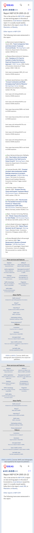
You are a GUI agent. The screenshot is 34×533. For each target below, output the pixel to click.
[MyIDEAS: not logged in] (29, 10)
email (21, 25)
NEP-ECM (21, 16)
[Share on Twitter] (8, 10)
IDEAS (7, 355)
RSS (25, 25)
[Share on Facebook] (9, 10)
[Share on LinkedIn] (13, 10)
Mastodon (7, 27)
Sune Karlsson (17, 20)
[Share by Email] (15, 10)
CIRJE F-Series (16, 64)
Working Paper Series (11, 86)
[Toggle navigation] (20, 5)
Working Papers (21, 48)
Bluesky (14, 27)
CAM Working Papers (19, 244)
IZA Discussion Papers (11, 193)
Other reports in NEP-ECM (12, 31)
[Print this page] (17, 10)
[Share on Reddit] (11, 10)
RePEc (14, 355)
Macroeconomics (10, 207)
